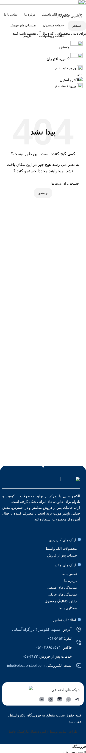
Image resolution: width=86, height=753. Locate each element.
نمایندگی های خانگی (62, 594)
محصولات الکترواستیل (60, 548)
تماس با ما (69, 574)
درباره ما (70, 581)
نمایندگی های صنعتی (62, 587)
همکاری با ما (68, 608)
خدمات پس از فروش (62, 555)
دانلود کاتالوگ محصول (61, 601)
